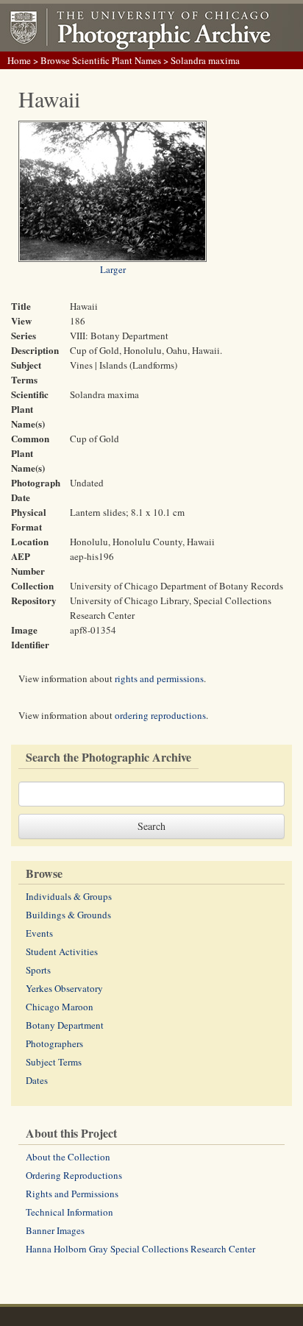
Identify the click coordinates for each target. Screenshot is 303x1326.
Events (39, 933)
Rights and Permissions (72, 1193)
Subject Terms (54, 1061)
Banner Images (55, 1230)
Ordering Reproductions (74, 1175)
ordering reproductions (160, 715)
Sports (38, 969)
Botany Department (65, 1025)
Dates (37, 1080)
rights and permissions (159, 678)
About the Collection (68, 1156)
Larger (113, 269)
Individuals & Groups (69, 896)
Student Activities (62, 951)
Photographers (54, 1043)
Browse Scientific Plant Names (100, 60)
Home (19, 60)
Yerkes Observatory (64, 988)
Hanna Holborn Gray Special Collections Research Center (140, 1248)
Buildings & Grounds (68, 914)
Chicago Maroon (59, 1006)
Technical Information (69, 1212)
